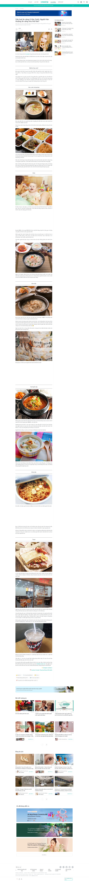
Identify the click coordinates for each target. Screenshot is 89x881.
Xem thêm (44, 854)
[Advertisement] (33, 220)
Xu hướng (21, 8)
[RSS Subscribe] (21, 879)
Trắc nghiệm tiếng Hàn (68, 879)
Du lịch (16, 8)
